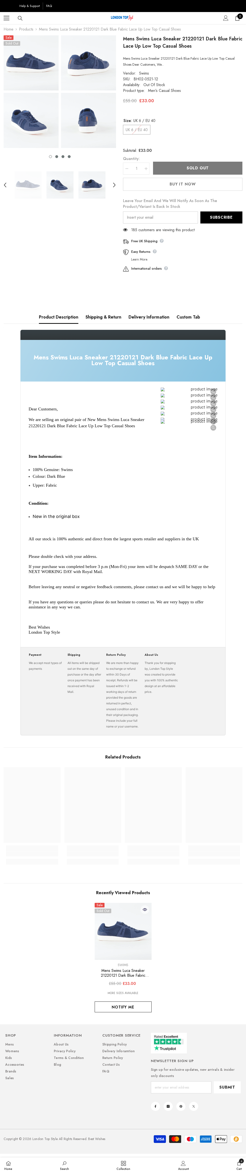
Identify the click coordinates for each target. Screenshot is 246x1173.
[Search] (20, 18)
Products (26, 29)
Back (10, 6)
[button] (5, 185)
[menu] (6, 18)
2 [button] (56, 156)
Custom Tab (188, 317)
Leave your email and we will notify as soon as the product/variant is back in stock (170, 203)
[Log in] (225, 18)
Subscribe (221, 217)
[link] (32, 854)
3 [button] (63, 156)
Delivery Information (149, 317)
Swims (144, 73)
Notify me (123, 1007)
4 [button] (69, 156)
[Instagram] (168, 1106)
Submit (227, 1087)
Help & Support (29, 6)
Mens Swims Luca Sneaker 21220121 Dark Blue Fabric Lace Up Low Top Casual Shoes (123, 973)
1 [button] (50, 156)
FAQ (49, 6)
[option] (31, 91)
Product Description (58, 317)
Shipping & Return (103, 317)
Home (8, 29)
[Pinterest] (180, 1106)
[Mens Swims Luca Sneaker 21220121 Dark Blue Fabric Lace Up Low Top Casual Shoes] (123, 931)
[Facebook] (155, 1106)
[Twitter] (193, 1106)
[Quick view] (145, 909)
